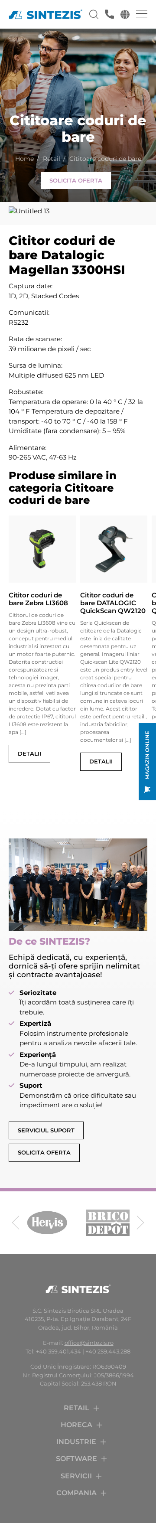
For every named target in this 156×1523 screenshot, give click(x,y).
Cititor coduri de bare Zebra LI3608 (38, 599)
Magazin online (147, 755)
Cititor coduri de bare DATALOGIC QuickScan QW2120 (113, 603)
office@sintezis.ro (89, 1342)
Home (24, 159)
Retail (51, 159)
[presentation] (16, 1222)
